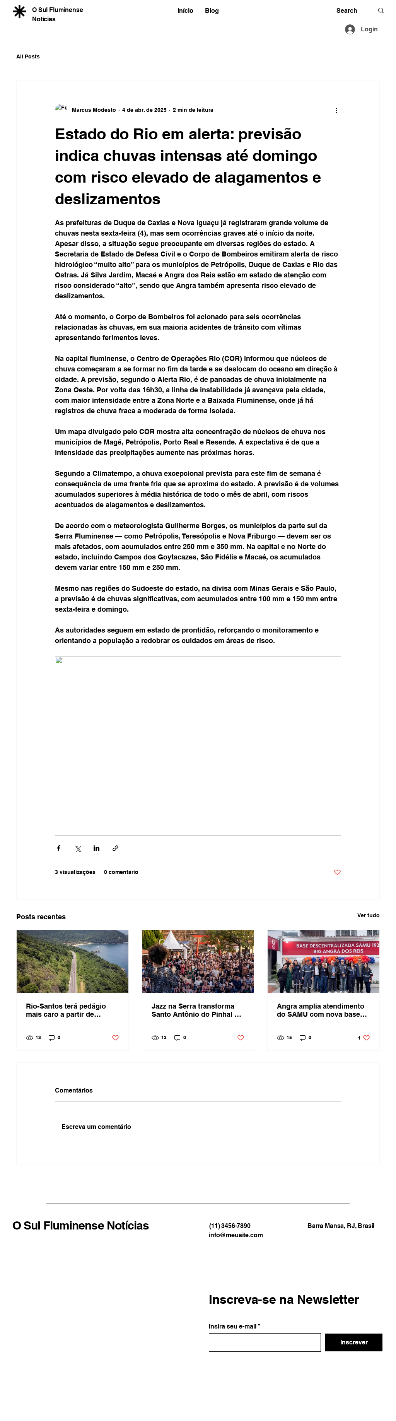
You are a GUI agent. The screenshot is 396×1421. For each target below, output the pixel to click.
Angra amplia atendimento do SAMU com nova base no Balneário (320, 1010)
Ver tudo (368, 915)
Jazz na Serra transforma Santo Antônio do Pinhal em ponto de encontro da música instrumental (198, 1010)
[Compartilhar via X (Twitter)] (77, 848)
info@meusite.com (236, 1235)
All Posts (28, 56)
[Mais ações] (336, 110)
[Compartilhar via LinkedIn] (96, 848)
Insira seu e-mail (232, 1327)
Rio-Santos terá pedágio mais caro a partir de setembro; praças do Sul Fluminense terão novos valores (66, 1010)
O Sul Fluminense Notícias (80, 1225)
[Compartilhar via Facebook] (58, 848)
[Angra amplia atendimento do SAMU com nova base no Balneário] (323, 961)
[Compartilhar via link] (115, 848)
